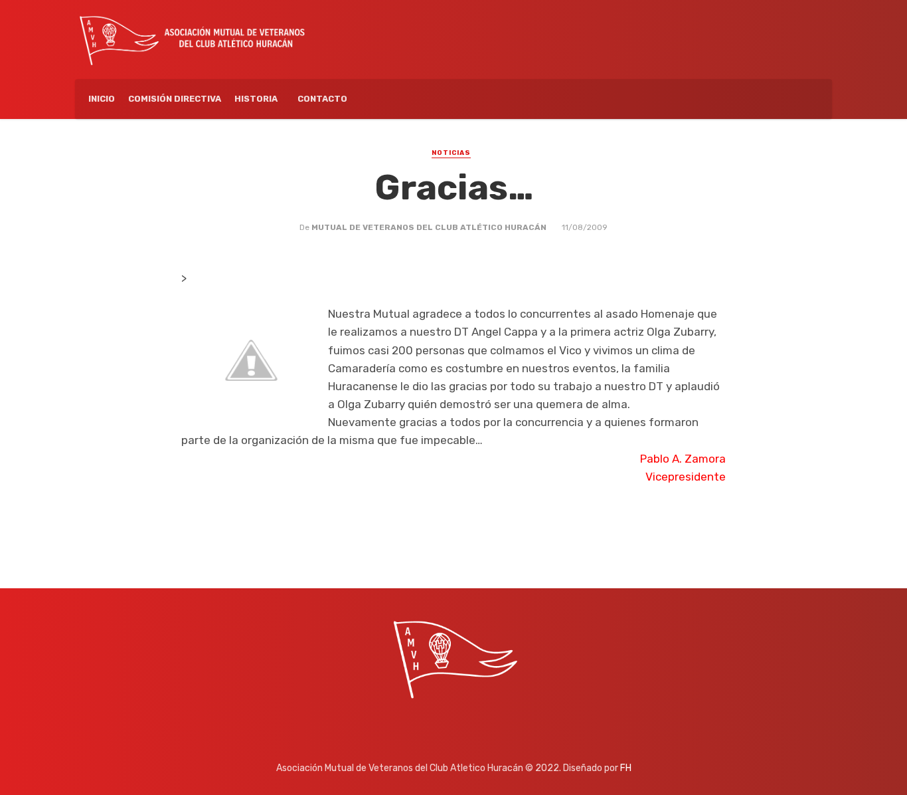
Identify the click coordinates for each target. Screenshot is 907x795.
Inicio (101, 99)
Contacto (322, 99)
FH (625, 768)
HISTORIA (256, 99)
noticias (451, 153)
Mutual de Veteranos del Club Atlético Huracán (428, 227)
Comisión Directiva (174, 99)
